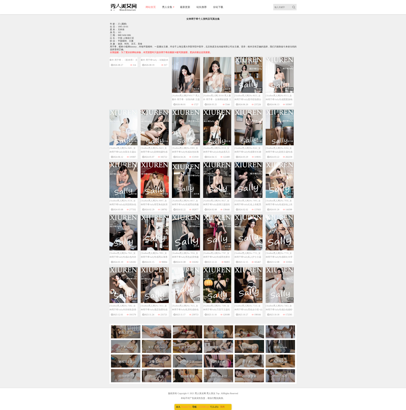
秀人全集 (167, 7)
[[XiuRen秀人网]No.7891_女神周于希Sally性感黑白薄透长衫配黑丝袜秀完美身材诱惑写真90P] (155, 235)
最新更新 (185, 7)
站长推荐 (201, 7)
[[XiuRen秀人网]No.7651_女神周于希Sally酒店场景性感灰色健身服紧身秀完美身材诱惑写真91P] (155, 288)
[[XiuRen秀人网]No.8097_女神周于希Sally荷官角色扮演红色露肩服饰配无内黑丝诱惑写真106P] (155, 183)
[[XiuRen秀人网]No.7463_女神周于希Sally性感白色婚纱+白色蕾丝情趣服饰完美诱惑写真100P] (280, 288)
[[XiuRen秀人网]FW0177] (186, 78)
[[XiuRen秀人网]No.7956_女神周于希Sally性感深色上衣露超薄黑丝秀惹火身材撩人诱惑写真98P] (280, 183)
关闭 (222, 407)
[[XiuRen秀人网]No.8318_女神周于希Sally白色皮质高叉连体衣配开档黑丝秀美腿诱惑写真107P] (217, 130)
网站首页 (151, 7)
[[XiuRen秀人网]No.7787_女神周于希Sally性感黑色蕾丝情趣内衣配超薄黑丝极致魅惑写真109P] (217, 235)
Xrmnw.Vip (186, 407)
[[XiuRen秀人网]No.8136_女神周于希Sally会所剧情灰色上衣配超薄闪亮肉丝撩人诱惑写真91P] (123, 183)
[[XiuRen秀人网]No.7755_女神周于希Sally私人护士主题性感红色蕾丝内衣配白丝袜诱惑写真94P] (248, 235)
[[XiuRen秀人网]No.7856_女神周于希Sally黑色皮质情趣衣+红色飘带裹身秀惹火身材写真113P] (186, 235)
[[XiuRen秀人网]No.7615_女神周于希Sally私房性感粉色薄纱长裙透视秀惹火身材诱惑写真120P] (186, 288)
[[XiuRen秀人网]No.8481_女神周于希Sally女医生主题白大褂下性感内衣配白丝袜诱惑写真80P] (123, 130)
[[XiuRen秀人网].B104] (217, 78)
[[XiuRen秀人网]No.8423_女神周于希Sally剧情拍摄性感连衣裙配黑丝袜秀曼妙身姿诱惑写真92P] (155, 130)
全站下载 (218, 7)
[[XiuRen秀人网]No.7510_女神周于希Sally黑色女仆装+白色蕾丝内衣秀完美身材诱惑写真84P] (248, 288)
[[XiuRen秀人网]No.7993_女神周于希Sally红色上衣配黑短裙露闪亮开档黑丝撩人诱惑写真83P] (248, 183)
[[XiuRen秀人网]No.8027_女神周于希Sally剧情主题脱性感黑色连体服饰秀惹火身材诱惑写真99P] (217, 183)
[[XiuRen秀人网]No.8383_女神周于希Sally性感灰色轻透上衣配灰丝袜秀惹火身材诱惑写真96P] (186, 130)
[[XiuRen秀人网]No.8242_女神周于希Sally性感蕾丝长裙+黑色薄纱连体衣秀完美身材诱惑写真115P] (248, 130)
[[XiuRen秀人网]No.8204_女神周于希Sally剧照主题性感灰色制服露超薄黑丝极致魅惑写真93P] (280, 130)
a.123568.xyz (203, 407)
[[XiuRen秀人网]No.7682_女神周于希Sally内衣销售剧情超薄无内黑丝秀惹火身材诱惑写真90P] (123, 288)
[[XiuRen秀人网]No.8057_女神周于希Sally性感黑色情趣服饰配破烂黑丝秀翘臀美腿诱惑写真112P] (186, 183)
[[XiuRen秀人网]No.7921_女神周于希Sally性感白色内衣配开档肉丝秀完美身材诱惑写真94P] (123, 235)
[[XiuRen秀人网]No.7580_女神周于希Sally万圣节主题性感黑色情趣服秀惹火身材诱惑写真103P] (217, 288)
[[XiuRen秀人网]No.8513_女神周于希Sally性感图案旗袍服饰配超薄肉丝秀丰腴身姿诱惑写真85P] (280, 78)
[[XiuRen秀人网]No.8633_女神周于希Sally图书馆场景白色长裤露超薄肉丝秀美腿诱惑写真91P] (248, 78)
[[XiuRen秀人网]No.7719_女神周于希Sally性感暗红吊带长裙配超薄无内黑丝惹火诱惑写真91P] (280, 235)
